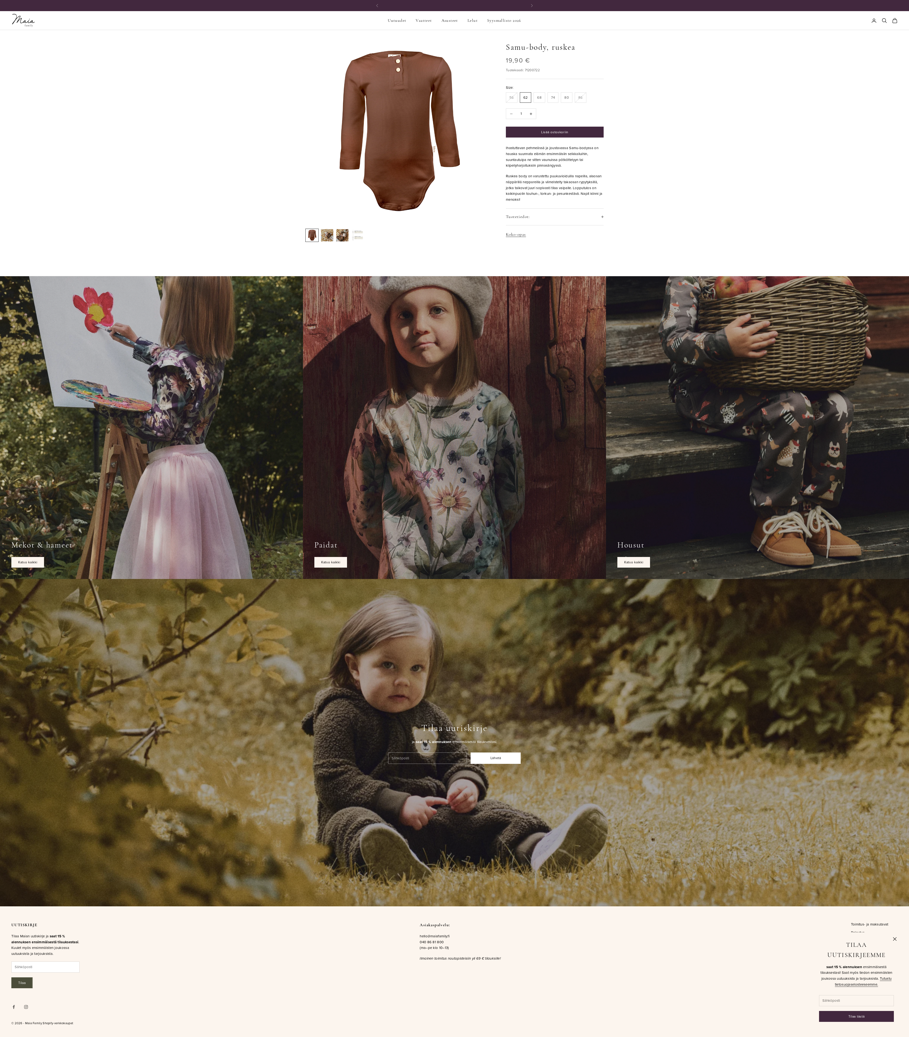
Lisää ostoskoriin (554, 132)
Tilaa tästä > (481, 5)
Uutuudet (397, 20)
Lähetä (495, 758)
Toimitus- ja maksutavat (869, 924)
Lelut (473, 20)
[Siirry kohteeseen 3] (342, 235)
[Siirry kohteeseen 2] (327, 235)
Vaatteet (424, 20)
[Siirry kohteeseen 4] (357, 235)
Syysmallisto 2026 (504, 20)
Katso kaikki (27, 562)
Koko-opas (516, 234)
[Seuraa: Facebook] (13, 1007)
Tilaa (22, 982)
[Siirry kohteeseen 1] (312, 235)
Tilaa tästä (856, 1016)
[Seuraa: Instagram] (26, 1007)
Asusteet (449, 20)
